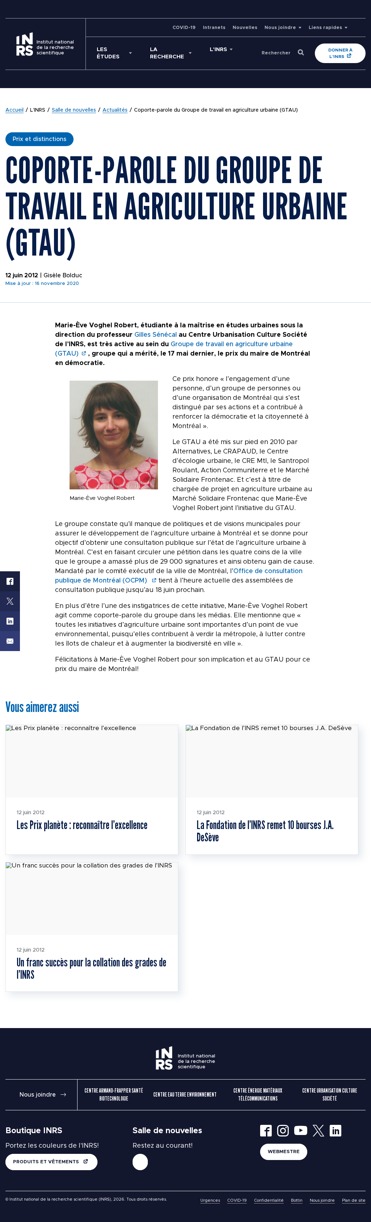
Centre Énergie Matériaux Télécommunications (257, 1094)
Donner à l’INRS (340, 53)
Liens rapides (325, 27)
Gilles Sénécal (155, 335)
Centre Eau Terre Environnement (185, 1094)
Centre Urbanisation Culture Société (329, 1094)
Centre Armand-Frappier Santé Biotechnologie (113, 1094)
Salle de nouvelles (74, 110)
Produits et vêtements (46, 1162)
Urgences (210, 1200)
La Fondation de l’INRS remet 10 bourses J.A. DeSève (265, 831)
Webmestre (284, 1151)
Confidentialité (269, 1200)
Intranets (214, 27)
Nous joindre (280, 27)
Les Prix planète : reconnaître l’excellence (82, 825)
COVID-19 (184, 27)
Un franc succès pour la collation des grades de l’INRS (91, 968)
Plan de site (354, 1200)
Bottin (297, 1200)
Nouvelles (245, 27)
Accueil (14, 110)
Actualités (115, 110)
